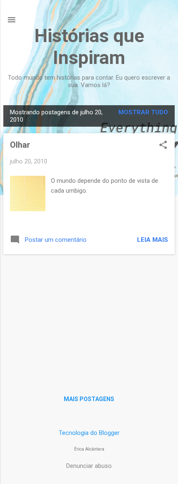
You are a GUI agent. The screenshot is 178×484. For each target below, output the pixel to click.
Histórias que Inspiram (89, 46)
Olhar (20, 145)
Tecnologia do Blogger (89, 433)
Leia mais (152, 239)
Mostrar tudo (143, 112)
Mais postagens (89, 399)
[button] (163, 145)
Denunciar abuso (89, 466)
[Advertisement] (89, 318)
